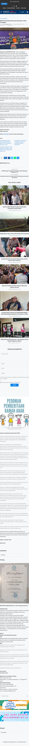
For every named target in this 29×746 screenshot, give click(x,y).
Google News (6, 134)
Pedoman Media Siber (11, 8)
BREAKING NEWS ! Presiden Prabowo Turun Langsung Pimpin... (12, 3)
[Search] (25, 12)
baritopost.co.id (7, 24)
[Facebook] (12, 6)
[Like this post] (5, 158)
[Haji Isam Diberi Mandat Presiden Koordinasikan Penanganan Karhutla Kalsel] (14, 195)
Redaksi (4, 8)
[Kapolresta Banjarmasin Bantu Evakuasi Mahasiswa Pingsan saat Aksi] (14, 274)
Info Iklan (18, 8)
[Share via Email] (18, 158)
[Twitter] (14, 6)
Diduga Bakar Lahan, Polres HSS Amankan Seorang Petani (14, 233)
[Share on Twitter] (12, 158)
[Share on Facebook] (9, 158)
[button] (8, 4)
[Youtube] (16, 6)
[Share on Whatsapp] (15, 158)
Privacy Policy (23, 8)
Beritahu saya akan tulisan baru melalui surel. (10, 382)
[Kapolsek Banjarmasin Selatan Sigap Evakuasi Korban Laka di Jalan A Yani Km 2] (14, 247)
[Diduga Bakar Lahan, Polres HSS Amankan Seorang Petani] (14, 222)
